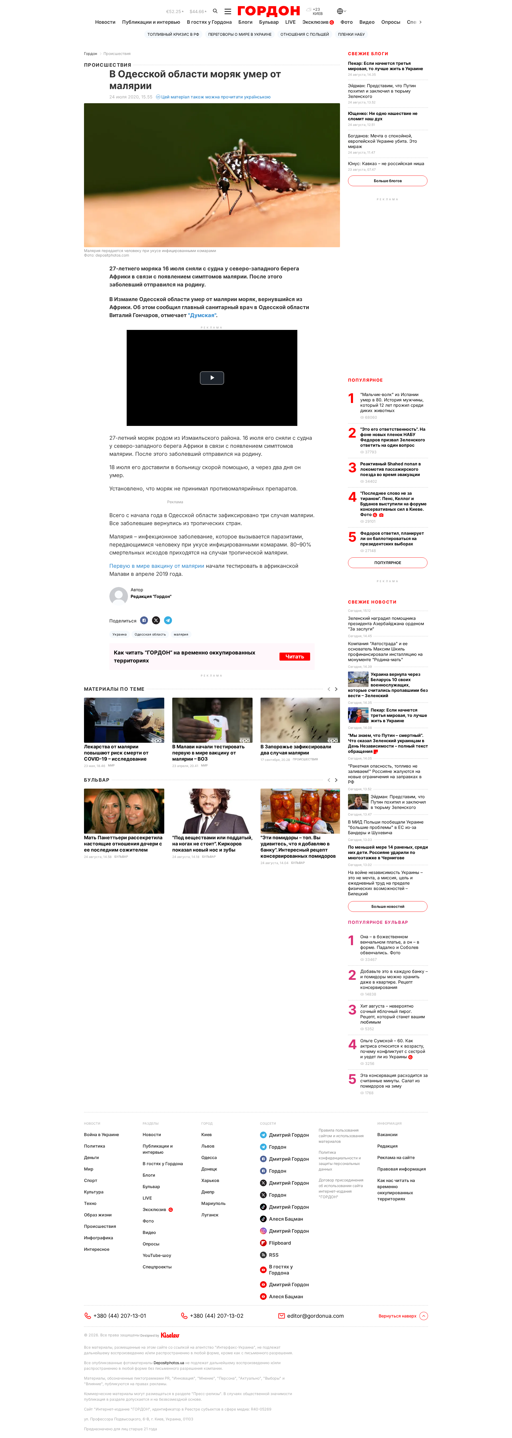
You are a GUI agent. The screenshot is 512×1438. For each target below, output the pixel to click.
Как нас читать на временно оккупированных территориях (396, 1189)
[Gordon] (269, 11)
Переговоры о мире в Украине (239, 34)
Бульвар (269, 22)
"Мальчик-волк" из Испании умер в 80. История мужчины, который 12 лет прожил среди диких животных (392, 402)
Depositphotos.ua (169, 1362)
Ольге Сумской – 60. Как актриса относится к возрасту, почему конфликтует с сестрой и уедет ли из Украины (392, 1048)
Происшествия (117, 53)
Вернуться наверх (398, 1316)
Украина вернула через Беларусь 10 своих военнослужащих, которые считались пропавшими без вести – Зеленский (388, 685)
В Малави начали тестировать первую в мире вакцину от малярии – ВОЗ (208, 753)
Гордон (90, 53)
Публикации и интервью (151, 22)
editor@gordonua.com (315, 1316)
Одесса (209, 1157)
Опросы (390, 22)
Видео (367, 22)
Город (207, 1123)
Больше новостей (387, 906)
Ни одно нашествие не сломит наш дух (383, 116)
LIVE (290, 22)
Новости (105, 22)
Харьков (210, 1180)
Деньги (91, 1157)
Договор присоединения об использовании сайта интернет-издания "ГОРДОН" (341, 1188)
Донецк (209, 1169)
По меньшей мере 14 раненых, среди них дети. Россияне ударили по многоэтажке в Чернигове (388, 852)
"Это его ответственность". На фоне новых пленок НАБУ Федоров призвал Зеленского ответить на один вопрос (392, 437)
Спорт (90, 1180)
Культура (93, 1192)
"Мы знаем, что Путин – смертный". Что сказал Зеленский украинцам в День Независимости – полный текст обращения (388, 743)
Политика (94, 1146)
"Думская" (202, 315)
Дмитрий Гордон (289, 1135)
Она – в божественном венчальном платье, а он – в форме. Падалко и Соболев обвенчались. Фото (389, 944)
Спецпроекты (157, 1266)
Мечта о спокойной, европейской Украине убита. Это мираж (382, 141)
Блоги (245, 22)
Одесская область (150, 634)
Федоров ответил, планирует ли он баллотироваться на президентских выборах (392, 538)
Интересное (96, 1249)
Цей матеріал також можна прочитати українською (216, 96)
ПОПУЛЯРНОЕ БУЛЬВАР (378, 922)
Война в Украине (101, 1134)
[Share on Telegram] (168, 620)
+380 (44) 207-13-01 (119, 1316)
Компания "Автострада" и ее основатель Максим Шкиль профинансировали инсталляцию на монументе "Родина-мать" (385, 651)
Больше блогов (388, 180)
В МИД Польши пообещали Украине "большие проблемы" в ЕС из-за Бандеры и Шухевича (385, 827)
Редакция (387, 1146)
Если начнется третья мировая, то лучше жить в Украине (386, 66)
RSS (274, 1255)
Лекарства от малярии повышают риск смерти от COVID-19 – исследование (116, 753)
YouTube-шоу (157, 1255)
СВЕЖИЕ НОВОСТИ (372, 602)
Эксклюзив (316, 22)
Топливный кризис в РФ (173, 34)
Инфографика (98, 1237)
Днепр (207, 1192)
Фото (347, 22)
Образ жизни (98, 1214)
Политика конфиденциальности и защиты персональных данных (340, 1160)
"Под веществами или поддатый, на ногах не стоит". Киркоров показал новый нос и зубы (212, 844)
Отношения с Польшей (305, 34)
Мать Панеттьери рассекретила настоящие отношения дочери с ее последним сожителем (123, 844)
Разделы (151, 1123)
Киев (206, 1134)
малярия (181, 634)
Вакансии (387, 1134)
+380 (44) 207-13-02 (216, 1316)
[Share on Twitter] (156, 620)
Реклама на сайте (396, 1157)
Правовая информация (401, 1169)
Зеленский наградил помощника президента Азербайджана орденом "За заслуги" (386, 624)
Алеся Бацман (286, 1219)
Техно (90, 1203)
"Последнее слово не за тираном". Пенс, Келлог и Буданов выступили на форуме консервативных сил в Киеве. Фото (393, 503)
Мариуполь (213, 1203)
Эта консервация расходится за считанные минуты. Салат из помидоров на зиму (394, 1081)
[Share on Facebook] (144, 620)
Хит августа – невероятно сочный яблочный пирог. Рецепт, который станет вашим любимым (392, 1014)
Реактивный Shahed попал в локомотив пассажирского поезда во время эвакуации (390, 469)
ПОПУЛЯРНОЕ (365, 380)
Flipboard (280, 1243)
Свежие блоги (368, 53)
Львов (207, 1146)
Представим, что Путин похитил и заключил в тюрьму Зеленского (382, 91)
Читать (294, 656)
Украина (120, 634)
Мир (111, 765)
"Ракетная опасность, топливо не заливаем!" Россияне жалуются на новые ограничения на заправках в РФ (385, 774)
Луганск (209, 1214)
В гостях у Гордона (209, 22)
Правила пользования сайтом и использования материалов (341, 1136)
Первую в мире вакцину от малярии (156, 566)
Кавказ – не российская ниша (387, 163)
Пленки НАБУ (351, 34)
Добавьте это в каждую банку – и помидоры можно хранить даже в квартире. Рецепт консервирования (394, 979)
